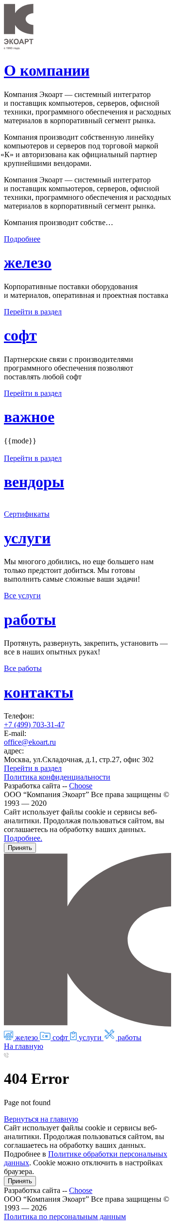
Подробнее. (23, 838)
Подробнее (22, 239)
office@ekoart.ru (30, 742)
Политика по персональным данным (65, 1216)
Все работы (23, 668)
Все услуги (22, 595)
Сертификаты (27, 514)
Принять (20, 847)
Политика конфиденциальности (57, 777)
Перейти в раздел (33, 312)
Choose (80, 786)
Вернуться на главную (41, 1119)
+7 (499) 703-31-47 (34, 724)
